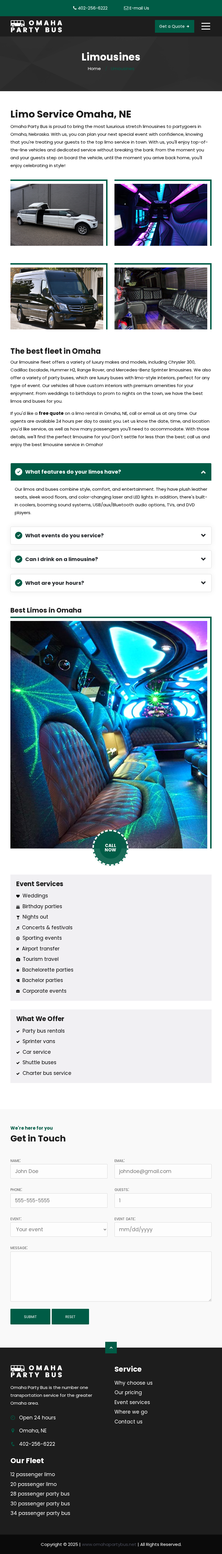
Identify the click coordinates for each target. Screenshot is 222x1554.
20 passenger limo (33, 1484)
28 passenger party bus (40, 1493)
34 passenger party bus (40, 1513)
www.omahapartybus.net (109, 1544)
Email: (119, 1160)
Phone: (16, 1189)
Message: (18, 1247)
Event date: (124, 1218)
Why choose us (133, 1382)
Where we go (130, 1411)
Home (94, 68)
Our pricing (128, 1392)
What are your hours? (54, 583)
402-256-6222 (93, 8)
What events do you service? (64, 535)
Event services (132, 1402)
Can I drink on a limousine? (61, 559)
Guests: (121, 1189)
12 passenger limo (32, 1474)
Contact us (128, 1421)
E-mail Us (139, 8)
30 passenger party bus (40, 1503)
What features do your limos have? (73, 471)
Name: (15, 1160)
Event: (15, 1218)
